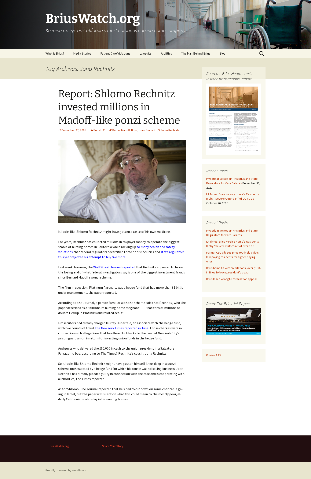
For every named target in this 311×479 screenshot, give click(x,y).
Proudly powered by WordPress (65, 470)
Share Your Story (112, 446)
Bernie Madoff (121, 130)
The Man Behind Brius (195, 53)
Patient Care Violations (115, 53)
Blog (222, 53)
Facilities (166, 53)
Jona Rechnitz (148, 130)
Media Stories (82, 53)
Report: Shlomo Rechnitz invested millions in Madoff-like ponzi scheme (119, 107)
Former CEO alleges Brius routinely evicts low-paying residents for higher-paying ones (232, 257)
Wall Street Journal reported (114, 267)
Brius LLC (99, 130)
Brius (134, 130)
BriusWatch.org (59, 446)
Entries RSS (213, 355)
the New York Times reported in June (121, 328)
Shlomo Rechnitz (168, 130)
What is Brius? (54, 53)
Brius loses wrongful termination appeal (231, 279)
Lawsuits (145, 53)
